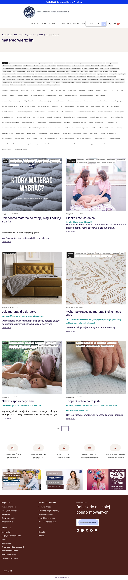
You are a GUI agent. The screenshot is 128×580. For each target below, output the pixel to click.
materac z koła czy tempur (16, 159)
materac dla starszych (8, 144)
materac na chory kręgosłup (24, 144)
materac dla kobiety (54, 159)
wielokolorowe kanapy (102, 101)
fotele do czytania (57, 106)
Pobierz (4, 539)
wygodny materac (90, 159)
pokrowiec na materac (51, 138)
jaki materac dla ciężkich (94, 162)
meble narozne (94, 133)
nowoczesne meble (7, 133)
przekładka (82, 90)
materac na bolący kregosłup (30, 159)
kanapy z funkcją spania (97, 106)
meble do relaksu (59, 101)
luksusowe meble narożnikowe (109, 133)
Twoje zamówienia (9, 507)
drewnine (98, 90)
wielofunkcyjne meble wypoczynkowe (59, 122)
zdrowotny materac (100, 159)
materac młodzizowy (29, 162)
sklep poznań (72, 90)
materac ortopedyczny (43, 159)
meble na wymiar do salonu (9, 106)
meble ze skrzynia (112, 122)
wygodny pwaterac (95, 144)
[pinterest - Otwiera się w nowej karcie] (86, 530)
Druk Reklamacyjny (9, 554)
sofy (41, 138)
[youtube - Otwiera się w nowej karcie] (95, 530)
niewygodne (71, 342)
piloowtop (98, 253)
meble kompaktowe (43, 106)
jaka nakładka (116, 253)
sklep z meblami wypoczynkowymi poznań (40, 127)
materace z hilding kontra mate (84, 165)
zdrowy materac (82, 144)
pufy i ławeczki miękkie (67, 111)
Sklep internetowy (61, 577)
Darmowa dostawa (45, 514)
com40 (93, 127)
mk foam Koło (41, 90)
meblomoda (58, 127)
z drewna (90, 90)
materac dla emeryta (114, 138)
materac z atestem (7, 149)
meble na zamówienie (28, 122)
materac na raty (80, 159)
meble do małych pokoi (116, 117)
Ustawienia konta (8, 518)
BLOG (41, 35)
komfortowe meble (103, 127)
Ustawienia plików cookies (12, 547)
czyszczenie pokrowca (107, 256)
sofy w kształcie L (53, 111)
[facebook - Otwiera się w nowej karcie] (77, 530)
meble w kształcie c (40, 111)
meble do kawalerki (7, 111)
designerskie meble (69, 117)
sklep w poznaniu (60, 90)
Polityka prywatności (10, 558)
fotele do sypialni (119, 111)
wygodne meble (19, 138)
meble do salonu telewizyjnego (98, 117)
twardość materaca (111, 159)
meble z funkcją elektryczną (96, 122)
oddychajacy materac (100, 138)
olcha (111, 90)
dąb (122, 90)
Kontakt (41, 532)
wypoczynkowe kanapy (86, 95)
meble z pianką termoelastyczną (11, 101)
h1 (85, 342)
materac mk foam (56, 162)
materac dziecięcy (51, 95)
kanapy (35, 138)
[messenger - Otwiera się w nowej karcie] (91, 530)
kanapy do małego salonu (54, 117)
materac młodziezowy (37, 95)
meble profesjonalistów (29, 101)
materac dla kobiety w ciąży (16, 162)
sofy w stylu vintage (38, 117)
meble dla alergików (7, 117)
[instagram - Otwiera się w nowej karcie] (82, 530)
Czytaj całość (6, 242)
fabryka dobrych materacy (15, 348)
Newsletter (6, 514)
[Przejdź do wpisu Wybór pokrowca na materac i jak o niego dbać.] (96, 278)
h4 (94, 342)
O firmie (41, 536)
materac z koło (56, 144)
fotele (28, 138)
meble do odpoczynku (71, 95)
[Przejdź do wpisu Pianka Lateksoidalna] (96, 184)
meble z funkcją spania (8, 127)
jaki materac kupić (121, 159)
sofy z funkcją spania (112, 106)
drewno (4, 95)
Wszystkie (5, 90)
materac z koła (14, 90)
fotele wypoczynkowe (82, 127)
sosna (105, 90)
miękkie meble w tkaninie (80, 133)
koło (33, 90)
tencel (122, 253)
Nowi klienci (6, 543)
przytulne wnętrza (82, 117)
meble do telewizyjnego (44, 101)
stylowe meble (20, 133)
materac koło (24, 90)
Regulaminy (6, 532)
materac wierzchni (107, 253)
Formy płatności (44, 507)
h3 (91, 342)
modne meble (69, 127)
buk (117, 90)
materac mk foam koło (69, 144)
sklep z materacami (14, 165)
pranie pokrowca (96, 256)
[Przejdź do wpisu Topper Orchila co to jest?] (96, 367)
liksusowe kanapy (7, 138)
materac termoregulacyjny (84, 138)
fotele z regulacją (88, 101)
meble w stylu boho (82, 106)
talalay (5, 342)
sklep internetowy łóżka (81, 253)
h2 (88, 342)
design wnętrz (31, 133)
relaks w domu (22, 127)
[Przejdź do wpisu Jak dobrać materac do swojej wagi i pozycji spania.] (32, 184)
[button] (104, 24)
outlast (77, 256)
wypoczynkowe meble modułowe (85, 111)
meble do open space (117, 101)
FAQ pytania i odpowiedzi (11, 536)
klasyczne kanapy (69, 106)
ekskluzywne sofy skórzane (27, 106)
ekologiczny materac (20, 149)
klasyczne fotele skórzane (105, 111)
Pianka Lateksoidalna (10, 551)
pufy (60, 95)
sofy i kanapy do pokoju (79, 122)
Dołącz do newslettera (88, 522)
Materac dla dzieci (108, 144)
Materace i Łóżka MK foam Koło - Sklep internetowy (19, 35)
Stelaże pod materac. (22, 95)
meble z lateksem (100, 95)
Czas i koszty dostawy (47, 522)
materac (12, 95)
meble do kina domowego (74, 101)
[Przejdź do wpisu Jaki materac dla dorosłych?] (32, 278)
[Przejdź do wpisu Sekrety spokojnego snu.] (32, 367)
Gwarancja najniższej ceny (48, 511)
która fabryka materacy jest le (108, 162)
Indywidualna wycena (46, 518)
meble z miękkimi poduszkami (10, 122)
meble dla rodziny (41, 122)
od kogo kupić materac (82, 162)
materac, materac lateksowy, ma (16, 342)
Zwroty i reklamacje (9, 511)
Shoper (8, 571)
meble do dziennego (116, 127)
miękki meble (66, 133)
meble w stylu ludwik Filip (23, 117)
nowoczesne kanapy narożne (24, 111)
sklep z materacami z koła (42, 144)
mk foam (50, 90)
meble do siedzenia (55, 133)
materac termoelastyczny (67, 138)
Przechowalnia (7, 522)
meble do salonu (42, 133)
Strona (59, 428)
